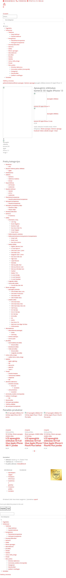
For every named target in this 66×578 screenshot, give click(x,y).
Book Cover (14, 240)
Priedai (10, 63)
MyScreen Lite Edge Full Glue (19, 324)
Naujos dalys (12, 209)
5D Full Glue (14, 310)
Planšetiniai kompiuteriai (18, 40)
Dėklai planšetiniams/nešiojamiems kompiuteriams (22, 236)
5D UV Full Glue (15, 312)
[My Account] (33, 4)
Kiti (9, 363)
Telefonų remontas (8, 81)
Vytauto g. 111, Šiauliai (35, 1)
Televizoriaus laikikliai (14, 375)
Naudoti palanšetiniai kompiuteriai (17, 199)
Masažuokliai (14, 73)
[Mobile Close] (1, 511)
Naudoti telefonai (16, 36)
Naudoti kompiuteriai (14, 203)
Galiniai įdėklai (12, 244)
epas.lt (36, 499)
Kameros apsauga (56, 129)
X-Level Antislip (15, 275)
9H (12, 318)
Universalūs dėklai (13, 283)
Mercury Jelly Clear (16, 265)
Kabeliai (10, 59)
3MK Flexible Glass (16, 297)
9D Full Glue (14, 314)
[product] (15, 420)
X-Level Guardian (16, 279)
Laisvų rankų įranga (13, 61)
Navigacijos (14, 71)
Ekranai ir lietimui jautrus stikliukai (15, 168)
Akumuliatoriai (12, 53)
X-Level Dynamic (15, 277)
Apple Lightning (12, 361)
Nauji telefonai (15, 34)
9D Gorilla (14, 316)
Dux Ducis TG (15, 322)
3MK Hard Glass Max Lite (18, 306)
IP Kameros (11, 215)
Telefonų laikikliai (10, 404)
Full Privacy (14, 308)
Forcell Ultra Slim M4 (17, 285)
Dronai (10, 181)
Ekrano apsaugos (13, 51)
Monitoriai (8, 164)
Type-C (10, 369)
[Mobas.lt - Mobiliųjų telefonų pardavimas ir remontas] (18, 10)
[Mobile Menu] (3, 7)
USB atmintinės (12, 390)
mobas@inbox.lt (10, 1)
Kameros (10, 46)
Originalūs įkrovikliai (16, 353)
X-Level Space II (15, 248)
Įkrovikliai (10, 55)
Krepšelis (3, 508)
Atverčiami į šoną (13, 220)
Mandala (13, 263)
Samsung (13, 334)
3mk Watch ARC (15, 295)
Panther (13, 271)
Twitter (42, 131)
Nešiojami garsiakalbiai (12, 402)
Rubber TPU (14, 273)
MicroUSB (11, 365)
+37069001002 (22, 1)
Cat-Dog (13, 222)
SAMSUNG (11, 187)
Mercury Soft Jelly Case (17, 269)
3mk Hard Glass (15, 302)
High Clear (14, 258)
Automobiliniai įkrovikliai (15, 343)
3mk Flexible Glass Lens (17, 291)
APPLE (10, 193)
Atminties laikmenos (16, 67)
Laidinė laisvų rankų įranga (15, 357)
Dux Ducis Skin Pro (16, 228)
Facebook (36, 131)
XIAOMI (10, 191)
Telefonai (11, 32)
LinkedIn (46, 131)
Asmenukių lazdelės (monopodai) (20, 69)
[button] (33, 451)
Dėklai (10, 49)
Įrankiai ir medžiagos (17, 75)
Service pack (11, 338)
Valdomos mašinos (13, 179)
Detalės (10, 57)
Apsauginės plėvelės (14, 289)
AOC (9, 166)
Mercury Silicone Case (17, 267)
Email (55, 131)
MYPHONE (11, 185)
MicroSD (13, 386)
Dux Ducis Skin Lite (16, 256)
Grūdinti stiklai (12, 299)
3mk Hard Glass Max (17, 304)
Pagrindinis (9, 28)
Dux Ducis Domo (16, 242)
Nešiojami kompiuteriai (17, 42)
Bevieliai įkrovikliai (13, 347)
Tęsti (8, 508)
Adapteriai (11, 377)
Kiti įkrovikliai (14, 345)
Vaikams (8, 174)
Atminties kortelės (13, 384)
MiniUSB (10, 367)
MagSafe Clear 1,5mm (17, 254)
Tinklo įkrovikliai (12, 349)
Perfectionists (15, 326)
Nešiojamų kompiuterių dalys (14, 205)
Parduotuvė (9, 30)
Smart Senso (14, 232)
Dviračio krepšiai (13, 373)
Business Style (15, 226)
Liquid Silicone (15, 261)
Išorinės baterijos (13, 336)
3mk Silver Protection (17, 293)
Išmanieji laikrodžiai (13, 44)
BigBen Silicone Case (17, 246)
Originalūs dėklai (12, 281)
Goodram (16, 388)
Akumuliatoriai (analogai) (15, 330)
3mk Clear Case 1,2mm (17, 250)
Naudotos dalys (12, 207)
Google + (51, 131)
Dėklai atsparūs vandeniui (15, 234)
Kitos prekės (11, 65)
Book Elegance (15, 224)
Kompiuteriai (11, 38)
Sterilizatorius (9, 172)
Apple (10, 170)
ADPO (13, 320)
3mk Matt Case (15, 252)
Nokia (12, 332)
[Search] (4, 23)
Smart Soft (14, 238)
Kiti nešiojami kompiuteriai (13, 406)
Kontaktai (8, 77)
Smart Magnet (15, 230)
